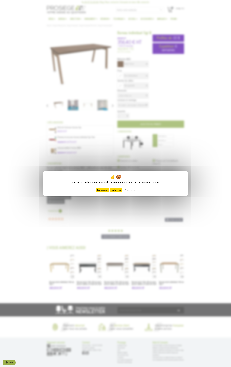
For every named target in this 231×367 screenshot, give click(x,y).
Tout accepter (102, 189)
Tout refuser (116, 189)
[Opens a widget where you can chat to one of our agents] (9, 363)
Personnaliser (130, 189)
